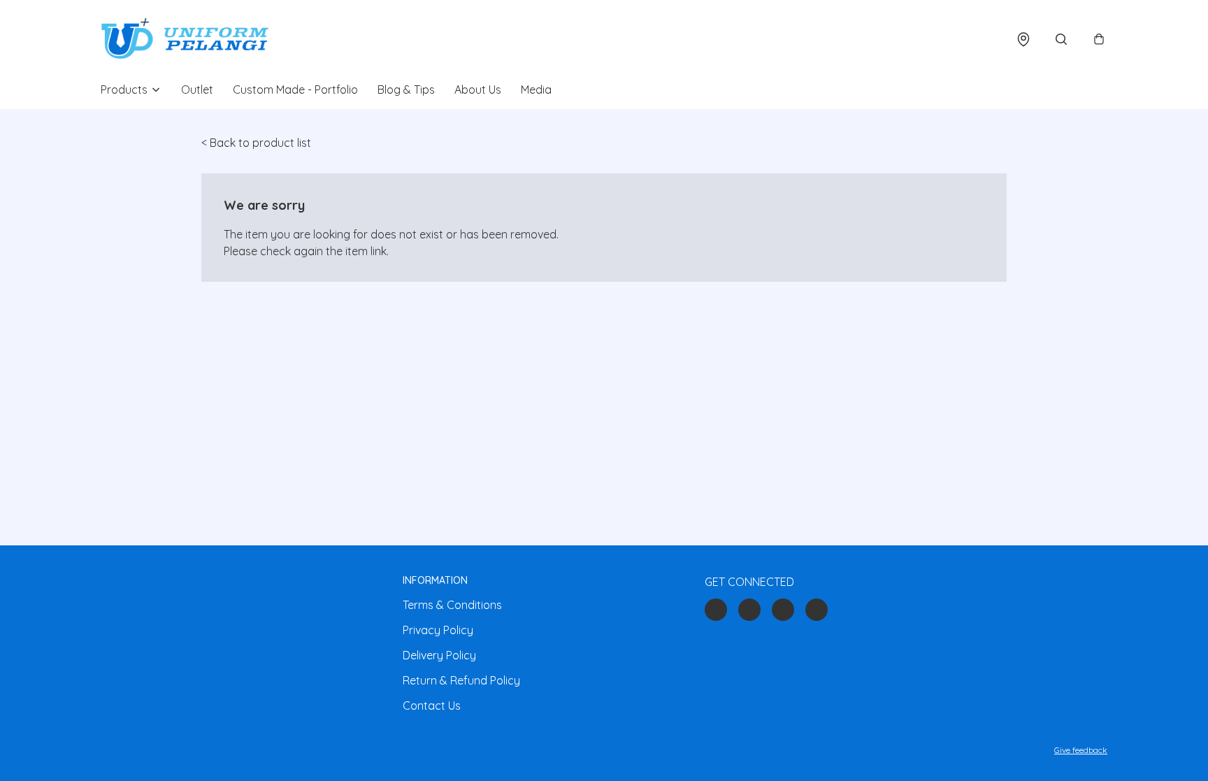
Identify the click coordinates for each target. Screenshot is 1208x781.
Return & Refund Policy (461, 680)
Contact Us (432, 705)
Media (536, 89)
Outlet (197, 89)
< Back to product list (256, 143)
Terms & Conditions (452, 605)
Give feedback (1080, 750)
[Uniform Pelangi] (184, 39)
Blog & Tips (406, 89)
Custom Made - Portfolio (295, 89)
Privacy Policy (438, 630)
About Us (477, 89)
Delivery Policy (439, 655)
